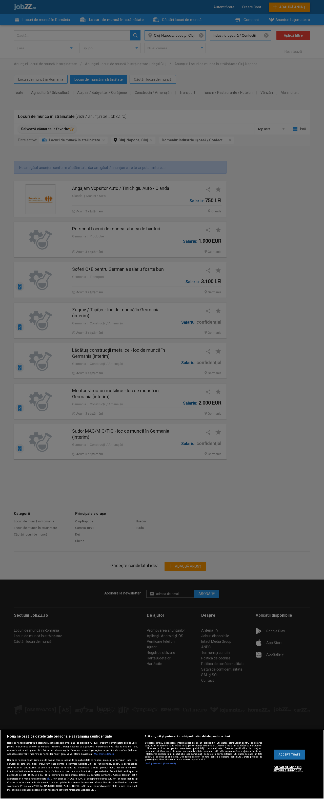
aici (49, 778)
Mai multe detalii (104, 753)
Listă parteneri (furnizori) (160, 763)
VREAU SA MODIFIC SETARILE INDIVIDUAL (288, 768)
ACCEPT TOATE (289, 754)
